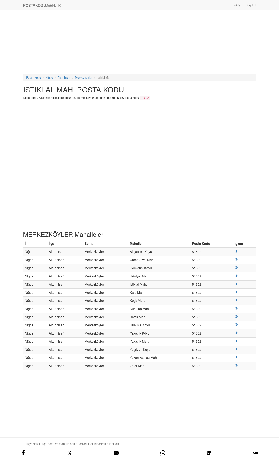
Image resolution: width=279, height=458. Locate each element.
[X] (70, 453)
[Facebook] (23, 453)
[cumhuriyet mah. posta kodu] (236, 259)
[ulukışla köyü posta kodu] (236, 324)
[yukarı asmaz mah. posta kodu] (236, 357)
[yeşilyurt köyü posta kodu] (236, 349)
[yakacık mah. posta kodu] (236, 341)
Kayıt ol (251, 5)
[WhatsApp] (163, 453)
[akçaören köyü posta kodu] (236, 251)
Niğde (49, 77)
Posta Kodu (33, 77)
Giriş (237, 5)
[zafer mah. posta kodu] (236, 365)
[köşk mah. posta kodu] (236, 300)
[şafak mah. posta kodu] (236, 316)
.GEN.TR (42, 5)
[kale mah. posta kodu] (236, 292)
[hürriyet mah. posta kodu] (236, 275)
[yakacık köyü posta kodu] (236, 332)
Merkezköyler (83, 77)
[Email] (116, 453)
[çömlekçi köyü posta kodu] (236, 267)
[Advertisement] (139, 43)
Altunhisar (64, 77)
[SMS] (209, 453)
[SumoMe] (255, 453)
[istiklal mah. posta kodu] (236, 284)
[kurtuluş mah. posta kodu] (236, 308)
